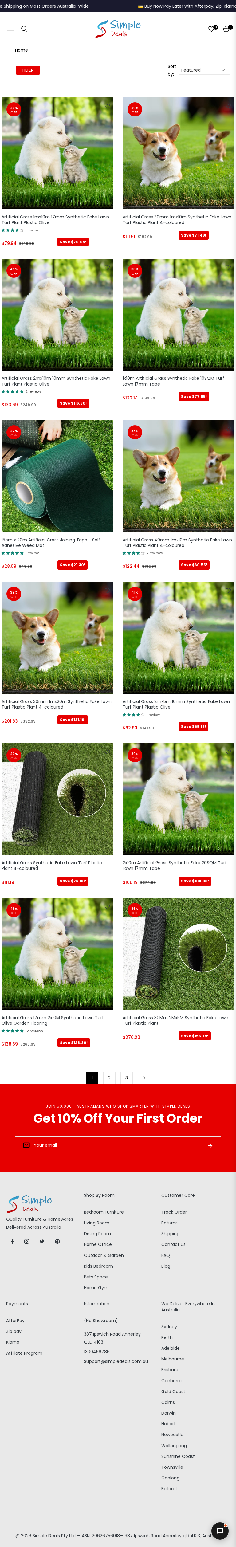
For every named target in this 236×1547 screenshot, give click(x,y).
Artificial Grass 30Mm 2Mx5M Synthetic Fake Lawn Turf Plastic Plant (175, 1020)
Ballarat (169, 1489)
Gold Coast (173, 1391)
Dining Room (97, 1234)
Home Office (98, 1244)
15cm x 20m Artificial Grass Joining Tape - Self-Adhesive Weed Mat (52, 542)
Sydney (169, 1327)
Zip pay (14, 1331)
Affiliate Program (24, 1353)
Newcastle (172, 1434)
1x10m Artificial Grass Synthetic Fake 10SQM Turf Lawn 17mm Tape (173, 381)
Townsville (172, 1467)
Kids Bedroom (98, 1266)
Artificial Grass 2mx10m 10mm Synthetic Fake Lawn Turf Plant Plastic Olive (56, 381)
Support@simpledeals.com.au (116, 1361)
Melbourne (172, 1359)
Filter (27, 70)
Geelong (170, 1478)
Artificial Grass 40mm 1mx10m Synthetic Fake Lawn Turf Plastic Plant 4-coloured (177, 542)
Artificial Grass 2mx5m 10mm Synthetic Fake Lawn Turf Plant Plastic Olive (176, 704)
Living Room (96, 1223)
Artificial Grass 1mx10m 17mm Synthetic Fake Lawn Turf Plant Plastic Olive (55, 220)
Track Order (174, 1212)
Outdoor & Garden (104, 1255)
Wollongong (174, 1446)
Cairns (168, 1402)
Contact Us (173, 1244)
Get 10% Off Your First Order (118, 1118)
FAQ (165, 1255)
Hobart (168, 1424)
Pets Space (96, 1277)
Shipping (170, 1234)
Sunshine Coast (178, 1456)
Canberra (171, 1381)
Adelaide (170, 1348)
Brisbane (170, 1370)
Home (21, 50)
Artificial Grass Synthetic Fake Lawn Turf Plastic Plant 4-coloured (52, 865)
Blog (165, 1266)
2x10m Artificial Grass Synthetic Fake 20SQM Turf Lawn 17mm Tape (175, 865)
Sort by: (172, 70)
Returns (169, 1223)
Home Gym (96, 1288)
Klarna (12, 1342)
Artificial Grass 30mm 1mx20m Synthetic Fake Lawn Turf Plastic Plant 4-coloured (57, 704)
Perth (167, 1337)
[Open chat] (220, 1531)
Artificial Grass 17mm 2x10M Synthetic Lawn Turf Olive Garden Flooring (53, 1020)
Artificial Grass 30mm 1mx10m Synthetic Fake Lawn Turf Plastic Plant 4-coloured (177, 220)
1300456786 (97, 1352)
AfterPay (15, 1320)
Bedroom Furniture (104, 1212)
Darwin (168, 1413)
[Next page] (144, 1078)
